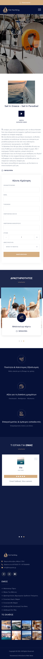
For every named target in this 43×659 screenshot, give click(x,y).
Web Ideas (29, 656)
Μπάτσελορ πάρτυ (21, 326)
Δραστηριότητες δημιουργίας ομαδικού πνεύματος (21, 596)
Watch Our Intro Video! (21, 121)
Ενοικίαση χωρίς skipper (12, 599)
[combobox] (22, 246)
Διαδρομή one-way (10, 610)
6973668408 (26, 564)
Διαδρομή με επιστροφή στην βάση (16, 606)
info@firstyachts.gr (10, 567)
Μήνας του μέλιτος (10, 592)
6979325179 (16, 564)
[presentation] (5, 43)
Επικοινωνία (26, 2)
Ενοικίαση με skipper (11, 603)
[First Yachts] (11, 9)
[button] (19, 536)
